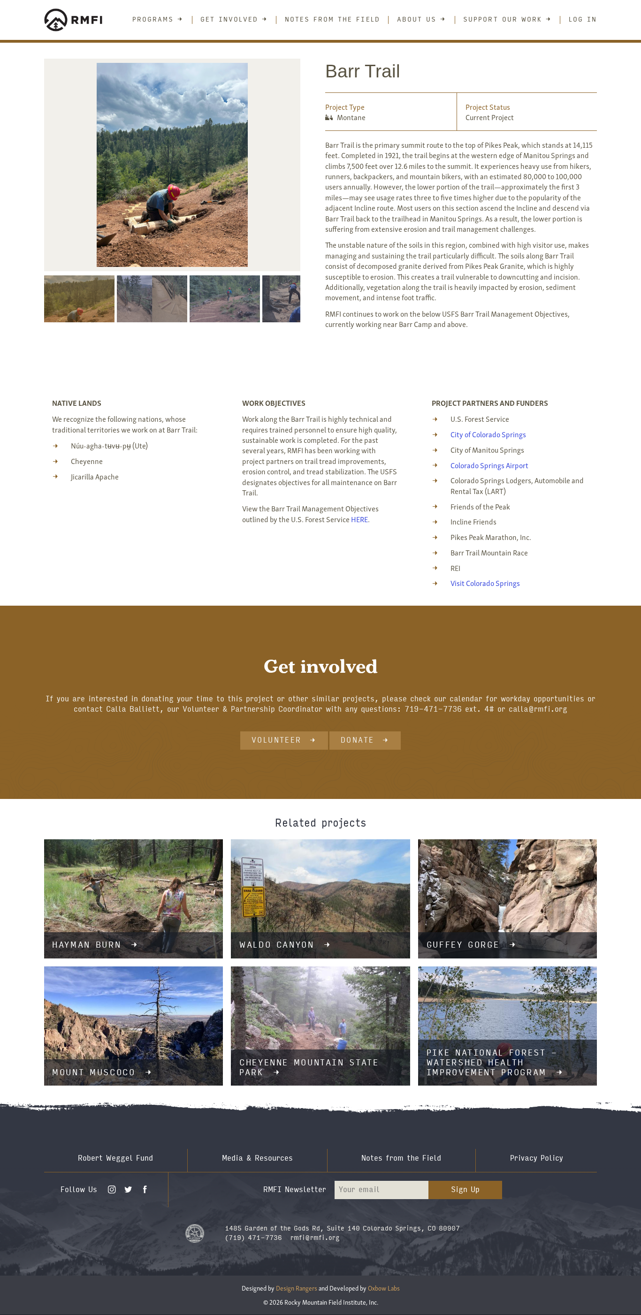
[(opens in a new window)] (194, 1233)
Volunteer (277, 740)
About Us (416, 19)
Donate (357, 740)
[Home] (79, 20)
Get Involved (229, 19)
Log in (583, 19)
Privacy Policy (536, 1158)
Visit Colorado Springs (485, 583)
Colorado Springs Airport (489, 465)
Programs (153, 19)
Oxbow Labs (384, 1288)
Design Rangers (296, 1288)
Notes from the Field (332, 19)
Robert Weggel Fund (115, 1158)
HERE (359, 519)
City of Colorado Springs (488, 434)
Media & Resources (257, 1158)
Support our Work (502, 19)
